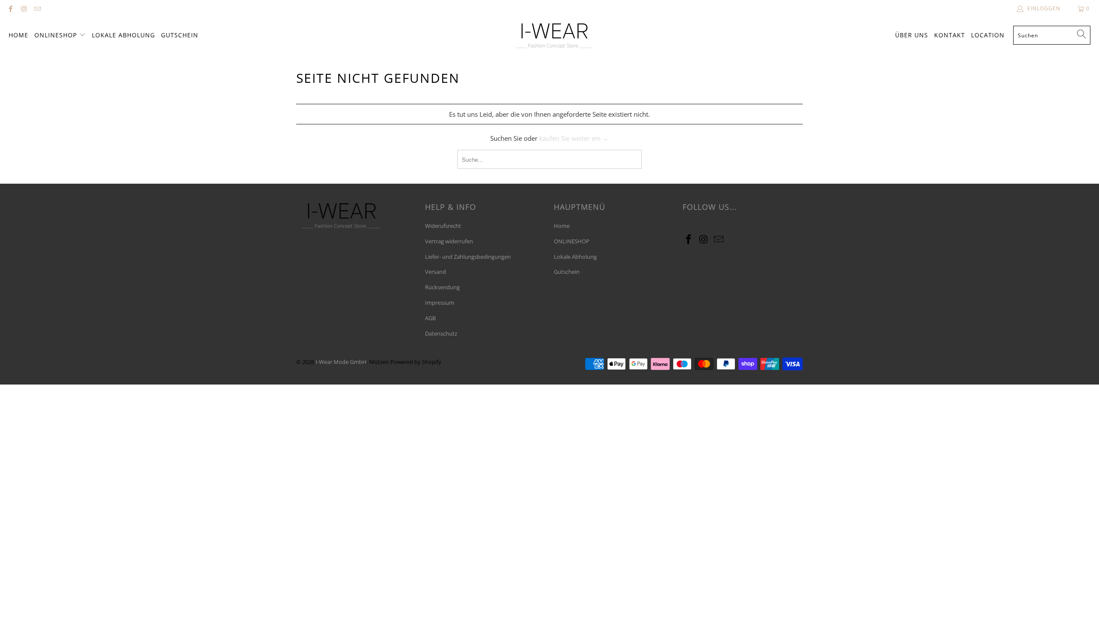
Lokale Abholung (123, 35)
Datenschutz (441, 333)
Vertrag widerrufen (449, 241)
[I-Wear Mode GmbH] (554, 35)
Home (18, 35)
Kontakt (949, 35)
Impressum (439, 302)
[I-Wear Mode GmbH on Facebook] (10, 8)
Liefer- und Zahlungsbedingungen (468, 257)
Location (988, 35)
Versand (435, 272)
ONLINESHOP (56, 35)
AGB (430, 318)
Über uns (911, 35)
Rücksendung (442, 287)
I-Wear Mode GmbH (341, 362)
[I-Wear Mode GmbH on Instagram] (23, 8)
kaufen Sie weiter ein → (574, 138)
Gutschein (179, 35)
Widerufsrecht (443, 226)
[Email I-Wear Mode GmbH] (37, 8)
